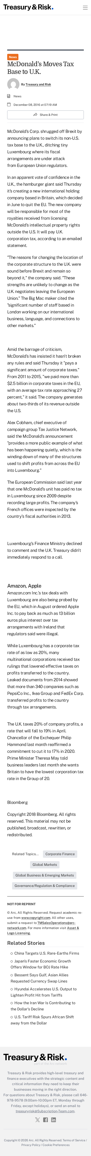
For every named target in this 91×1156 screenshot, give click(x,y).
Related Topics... (25, 854)
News (13, 57)
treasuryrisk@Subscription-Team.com (45, 1111)
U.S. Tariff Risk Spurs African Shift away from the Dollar (42, 1020)
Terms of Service (74, 1140)
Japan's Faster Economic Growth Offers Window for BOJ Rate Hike (41, 964)
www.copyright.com (35, 917)
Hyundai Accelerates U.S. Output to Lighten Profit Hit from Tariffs (44, 992)
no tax (76, 489)
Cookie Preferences (56, 1145)
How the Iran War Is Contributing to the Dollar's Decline (43, 1006)
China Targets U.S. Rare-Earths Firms (46, 953)
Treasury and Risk (38, 84)
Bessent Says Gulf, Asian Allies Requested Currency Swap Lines (39, 978)
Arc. (31, 1140)
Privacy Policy (30, 1145)
